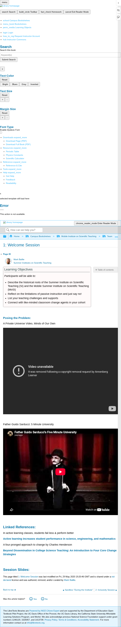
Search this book (8, 50)
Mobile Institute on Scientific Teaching (79, 236)
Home (16, 236)
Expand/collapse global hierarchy (6, 236)
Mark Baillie (19, 259)
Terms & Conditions (67, 620)
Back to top (8, 590)
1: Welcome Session (28, 576)
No (46, 599)
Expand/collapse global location (116, 235)
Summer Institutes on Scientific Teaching (32, 263)
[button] (10, 179)
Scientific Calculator (15, 158)
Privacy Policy (51, 620)
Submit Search (9, 59)
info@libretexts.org (35, 623)
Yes (35, 599)
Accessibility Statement (88, 620)
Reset (4, 79)
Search (7, 230)
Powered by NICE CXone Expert (44, 611)
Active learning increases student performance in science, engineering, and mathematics (59, 538)
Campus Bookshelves (40, 236)
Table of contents (106, 270)
